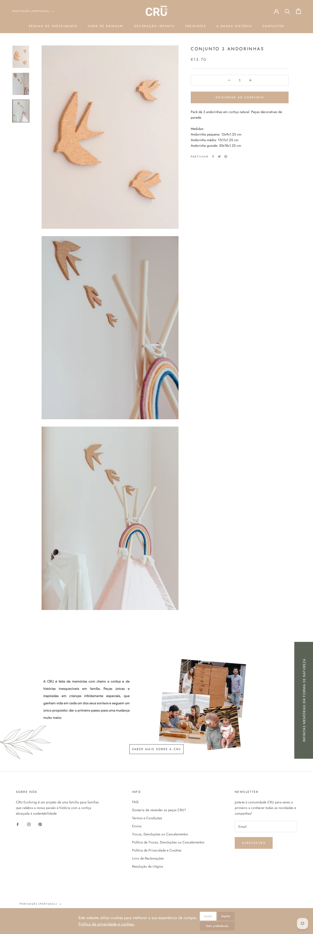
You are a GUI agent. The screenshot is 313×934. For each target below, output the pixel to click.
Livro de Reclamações (148, 858)
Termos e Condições (147, 818)
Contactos (273, 26)
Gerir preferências (217, 926)
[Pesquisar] (287, 11)
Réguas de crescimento (53, 26)
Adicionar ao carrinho (239, 97)
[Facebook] (213, 156)
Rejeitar (226, 916)
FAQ (135, 801)
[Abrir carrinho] (298, 11)
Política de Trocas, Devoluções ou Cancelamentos (168, 842)
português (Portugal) (38, 904)
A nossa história (234, 26)
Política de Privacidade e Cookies (156, 850)
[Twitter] (219, 156)
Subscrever (254, 843)
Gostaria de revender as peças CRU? (159, 810)
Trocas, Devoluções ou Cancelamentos (160, 834)
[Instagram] (29, 824)
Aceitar (208, 916)
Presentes (195, 26)
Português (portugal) (31, 11)
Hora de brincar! (106, 26)
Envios (137, 826)
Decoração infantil (154, 26)
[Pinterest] (225, 156)
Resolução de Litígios (147, 866)
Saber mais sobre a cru (156, 749)
